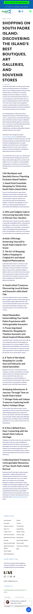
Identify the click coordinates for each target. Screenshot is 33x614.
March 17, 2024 (7, 18)
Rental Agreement (9, 554)
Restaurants (20, 537)
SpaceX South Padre (9, 543)
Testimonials (20, 526)
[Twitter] (14, 577)
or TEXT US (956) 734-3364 (16, 7)
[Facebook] (20, 11)
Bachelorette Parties (9, 537)
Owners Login (20, 534)
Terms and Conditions (23, 546)
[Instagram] (22, 11)
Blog (18, 549)
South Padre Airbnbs (22, 540)
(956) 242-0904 (19, 597)
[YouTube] (11, 577)
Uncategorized (6, 84)
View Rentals (7, 520)
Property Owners (8, 526)
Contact (19, 523)
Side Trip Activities (9, 534)
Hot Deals (6, 523)
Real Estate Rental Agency (9, 547)
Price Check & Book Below (16, 2)
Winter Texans (21, 531)
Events (18, 520)
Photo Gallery (7, 551)
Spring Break (20, 529)
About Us (6, 529)
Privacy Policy (20, 543)
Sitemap (6, 540)
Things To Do (7, 531)
